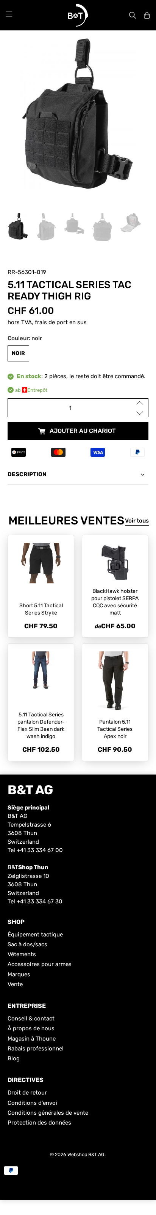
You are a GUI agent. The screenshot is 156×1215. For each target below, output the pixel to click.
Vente (15, 984)
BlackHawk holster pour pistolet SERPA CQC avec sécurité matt (115, 602)
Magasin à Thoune (32, 1038)
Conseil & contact (31, 1018)
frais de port (51, 322)
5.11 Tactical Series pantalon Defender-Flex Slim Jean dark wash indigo (41, 725)
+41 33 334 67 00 (40, 850)
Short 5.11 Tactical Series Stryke (41, 609)
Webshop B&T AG (86, 1154)
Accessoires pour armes (40, 964)
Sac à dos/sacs (27, 944)
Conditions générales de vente (48, 1112)
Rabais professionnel (36, 1048)
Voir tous (137, 520)
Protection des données (39, 1122)
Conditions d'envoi (32, 1102)
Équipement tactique (35, 934)
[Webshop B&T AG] (78, 15)
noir (18, 353)
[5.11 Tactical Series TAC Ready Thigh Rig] (78, 114)
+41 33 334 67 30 (39, 901)
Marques (19, 974)
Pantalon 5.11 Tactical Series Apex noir (115, 729)
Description (27, 474)
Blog (14, 1058)
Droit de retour (27, 1092)
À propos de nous (31, 1028)
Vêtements (22, 954)
